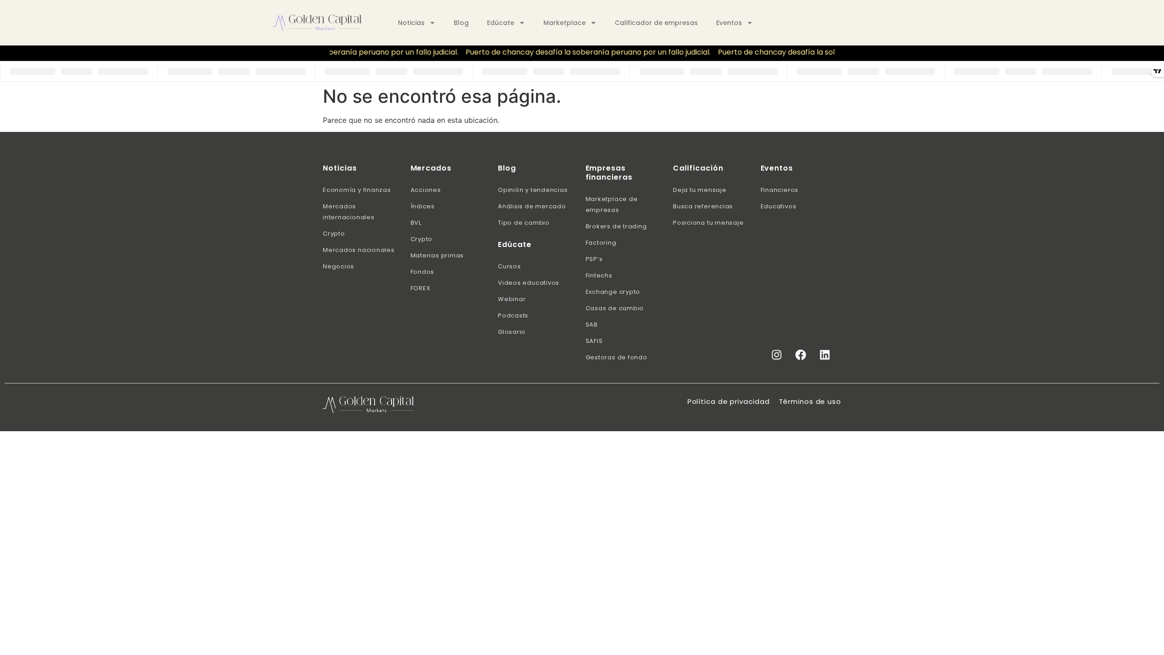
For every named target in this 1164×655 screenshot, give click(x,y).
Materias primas (437, 255)
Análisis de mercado (532, 206)
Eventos (729, 22)
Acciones (426, 190)
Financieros (780, 190)
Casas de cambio (615, 308)
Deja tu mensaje (700, 190)
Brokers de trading (616, 226)
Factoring (601, 242)
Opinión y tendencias (533, 190)
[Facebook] (801, 355)
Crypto (334, 233)
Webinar (512, 299)
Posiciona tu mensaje (708, 222)
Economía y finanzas (357, 190)
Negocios (338, 266)
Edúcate (500, 22)
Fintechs (599, 275)
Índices (423, 206)
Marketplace (564, 22)
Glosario (512, 332)
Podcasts (513, 315)
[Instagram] (777, 355)
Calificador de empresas (656, 22)
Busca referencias (703, 206)
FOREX (421, 288)
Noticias (411, 22)
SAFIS (594, 341)
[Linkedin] (825, 355)
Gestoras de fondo (616, 357)
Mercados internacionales (349, 212)
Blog (461, 22)
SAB (592, 324)
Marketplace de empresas (612, 204)
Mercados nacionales (359, 250)
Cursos (509, 266)
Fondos (423, 271)
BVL (416, 222)
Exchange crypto (613, 291)
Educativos (779, 206)
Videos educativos (528, 282)
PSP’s (594, 259)
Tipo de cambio (524, 222)
